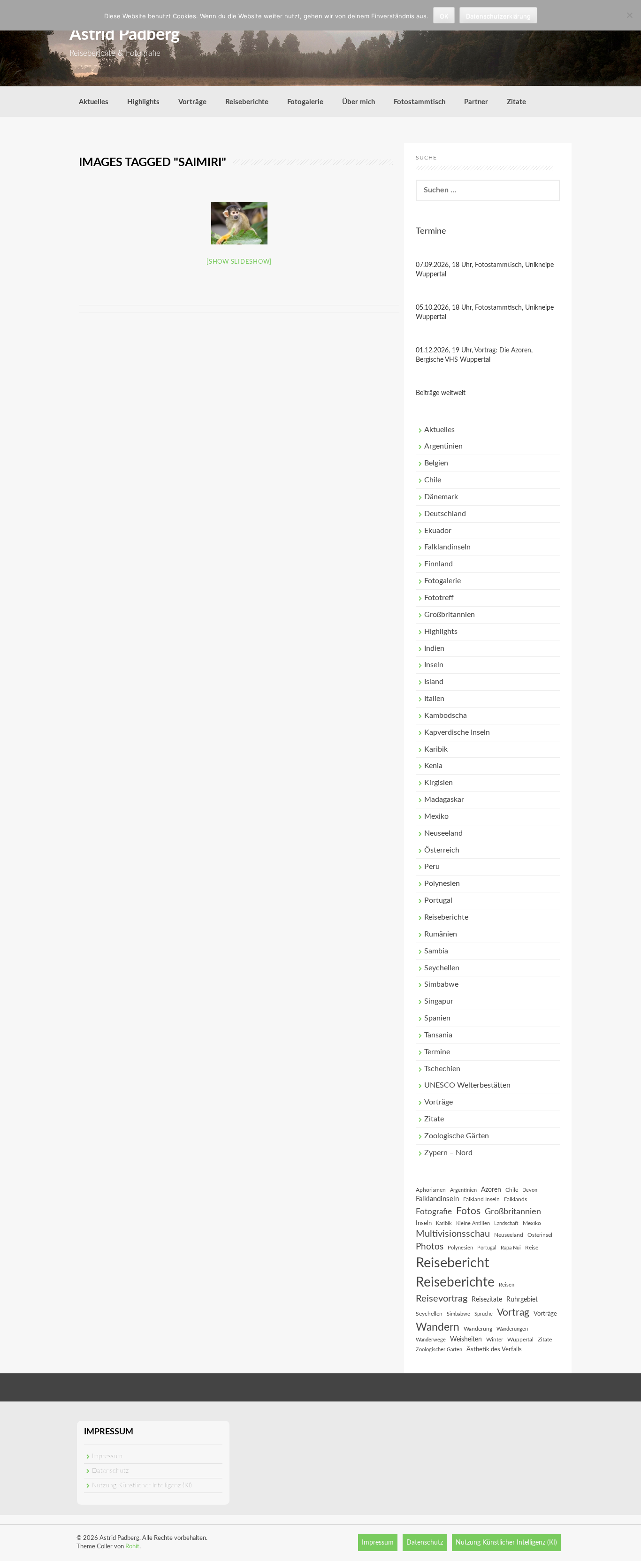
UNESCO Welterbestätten (467, 1085)
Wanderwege (431, 1339)
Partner (476, 102)
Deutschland (445, 514)
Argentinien (443, 446)
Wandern (437, 1327)
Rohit (132, 1547)
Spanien (437, 1018)
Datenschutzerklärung (498, 16)
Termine (437, 1052)
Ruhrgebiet (522, 1299)
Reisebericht (452, 1263)
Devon (529, 1190)
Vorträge (192, 102)
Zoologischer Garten (439, 1349)
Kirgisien (438, 782)
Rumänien (440, 934)
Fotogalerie (305, 102)
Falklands (515, 1199)
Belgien (436, 463)
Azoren (491, 1190)
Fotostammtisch (419, 102)
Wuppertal (520, 1339)
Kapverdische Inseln (457, 732)
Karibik (436, 749)
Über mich (358, 102)
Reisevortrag (441, 1298)
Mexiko (436, 816)
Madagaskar (444, 799)
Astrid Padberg (124, 34)
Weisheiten (466, 1339)
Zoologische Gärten (456, 1136)
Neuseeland (443, 833)
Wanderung (478, 1329)
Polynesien (442, 883)
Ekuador (437, 530)
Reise (531, 1247)
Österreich (441, 850)
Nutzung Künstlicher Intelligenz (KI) (142, 1485)
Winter (494, 1339)
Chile (432, 480)
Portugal (438, 900)
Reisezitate (487, 1299)
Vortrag (513, 1312)
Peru (432, 866)
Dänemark (441, 497)
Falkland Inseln (481, 1199)
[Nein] (629, 15)
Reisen (506, 1284)
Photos (429, 1246)
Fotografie (434, 1212)
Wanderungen (512, 1329)
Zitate (516, 102)
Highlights (143, 102)
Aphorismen (431, 1190)
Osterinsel (539, 1235)
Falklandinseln (447, 547)
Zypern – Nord (448, 1153)
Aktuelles (93, 102)
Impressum (107, 1456)
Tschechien (442, 1069)
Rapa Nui (511, 1247)
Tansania (438, 1035)
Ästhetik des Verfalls (494, 1349)
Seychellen (441, 968)
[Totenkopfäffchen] (239, 223)
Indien (434, 648)
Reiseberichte (246, 102)
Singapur (438, 1001)
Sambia (436, 951)
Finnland (438, 564)
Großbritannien (449, 614)
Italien (434, 698)
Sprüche (483, 1314)
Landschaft (506, 1223)
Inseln (433, 665)
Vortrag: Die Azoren (502, 350)
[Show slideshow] (239, 262)
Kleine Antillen (473, 1223)
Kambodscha (445, 715)
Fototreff (439, 598)
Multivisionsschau (453, 1234)
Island (433, 681)
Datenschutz (110, 1471)
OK (444, 16)
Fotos (468, 1211)
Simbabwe (441, 984)
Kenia (433, 765)
